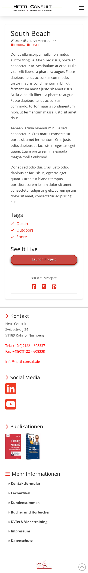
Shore (21, 236)
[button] (80, 8)
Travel (34, 45)
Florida (19, 45)
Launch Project (44, 259)
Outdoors (25, 230)
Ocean (22, 223)
